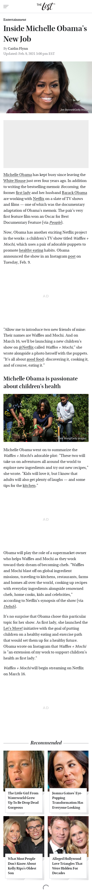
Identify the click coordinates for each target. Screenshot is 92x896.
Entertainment (14, 19)
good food (35, 359)
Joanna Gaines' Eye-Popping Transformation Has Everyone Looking (67, 800)
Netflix (38, 199)
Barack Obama (74, 193)
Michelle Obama (17, 175)
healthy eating (31, 250)
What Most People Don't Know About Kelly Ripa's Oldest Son (22, 866)
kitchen (29, 485)
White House (14, 181)
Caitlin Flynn (18, 48)
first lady (23, 193)
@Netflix (26, 347)
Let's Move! (13, 628)
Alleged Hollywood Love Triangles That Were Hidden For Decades (67, 866)
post (72, 256)
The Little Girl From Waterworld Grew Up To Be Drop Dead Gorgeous (23, 800)
